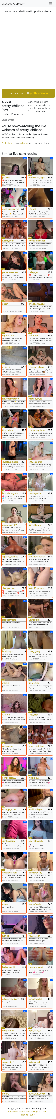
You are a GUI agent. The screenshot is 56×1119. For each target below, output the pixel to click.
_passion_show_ (37, 367)
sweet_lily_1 (8, 1062)
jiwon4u (6, 177)
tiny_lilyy (33, 714)
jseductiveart (9, 620)
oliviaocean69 (9, 778)
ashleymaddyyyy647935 (10, 999)
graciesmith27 (9, 525)
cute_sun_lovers (37, 1094)
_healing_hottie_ (10, 462)
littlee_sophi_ (9, 967)
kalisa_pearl (8, 240)
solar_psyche (9, 809)
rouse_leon (34, 936)
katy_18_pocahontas (37, 588)
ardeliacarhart (9, 872)
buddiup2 (7, 651)
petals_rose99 (36, 967)
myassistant (8, 335)
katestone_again (37, 177)
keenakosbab (36, 841)
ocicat (5, 304)
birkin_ (5, 1094)
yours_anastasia (10, 272)
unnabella (34, 620)
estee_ (5, 904)
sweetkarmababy (37, 240)
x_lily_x (6, 367)
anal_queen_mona (10, 209)
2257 (32, 1115)
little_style (34, 683)
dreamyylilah (35, 493)
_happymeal (8, 588)
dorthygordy (35, 872)
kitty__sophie (35, 462)
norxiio (5, 936)
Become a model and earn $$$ (24, 1111)
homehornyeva (10, 493)
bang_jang (34, 651)
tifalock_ (33, 209)
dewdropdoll (35, 999)
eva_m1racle (35, 904)
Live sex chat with (28, 93)
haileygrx (33, 272)
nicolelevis (34, 778)
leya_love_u (35, 1030)
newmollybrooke (10, 399)
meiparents (8, 1030)
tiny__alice (7, 430)
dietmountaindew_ (37, 556)
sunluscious (8, 841)
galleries (24, 143)
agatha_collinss (10, 556)
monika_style (35, 399)
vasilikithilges (35, 809)
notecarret (8, 746)
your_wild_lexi (36, 746)
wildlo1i (6, 714)
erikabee (33, 335)
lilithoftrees (35, 525)
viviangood (34, 1062)
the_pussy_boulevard (37, 430)
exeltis (5, 683)
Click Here (7, 143)
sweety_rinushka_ (37, 304)
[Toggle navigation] (50, 3)
